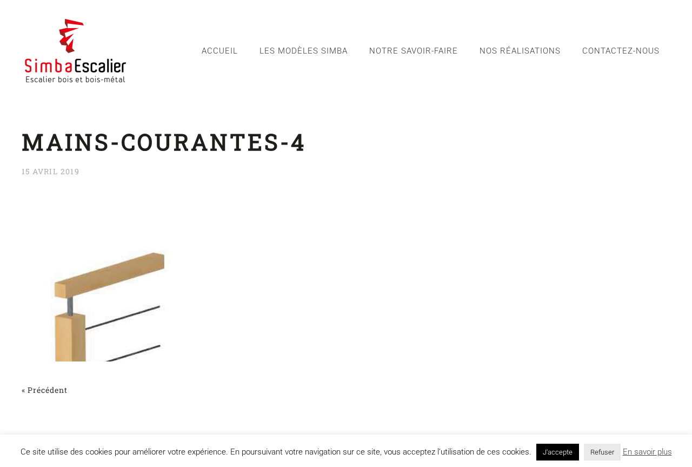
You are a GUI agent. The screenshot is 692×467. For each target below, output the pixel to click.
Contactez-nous (621, 51)
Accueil (220, 51)
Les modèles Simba (304, 51)
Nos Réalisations (520, 51)
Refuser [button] (602, 452)
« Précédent (45, 390)
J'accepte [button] (558, 452)
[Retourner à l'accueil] (76, 50)
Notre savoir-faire (413, 51)
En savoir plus (647, 452)
